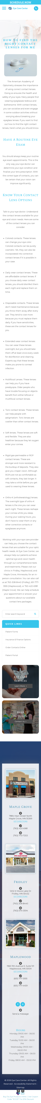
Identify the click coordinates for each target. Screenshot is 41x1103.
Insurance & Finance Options (18, 640)
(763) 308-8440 (20, 903)
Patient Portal (11, 655)
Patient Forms (11, 632)
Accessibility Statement (25, 1084)
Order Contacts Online (15, 647)
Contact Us (19, 721)
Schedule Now (20, 2)
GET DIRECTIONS (20, 821)
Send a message (20, 1014)
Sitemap (20, 1087)
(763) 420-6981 (20, 828)
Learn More (20, 686)
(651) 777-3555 (20, 978)
